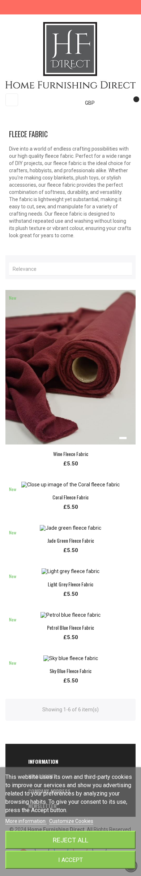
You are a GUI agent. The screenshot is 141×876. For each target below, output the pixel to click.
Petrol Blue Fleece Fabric (70, 627)
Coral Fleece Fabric (70, 497)
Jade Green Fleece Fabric (70, 540)
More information (26, 821)
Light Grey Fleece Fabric (70, 584)
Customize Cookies (71, 821)
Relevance (72, 269)
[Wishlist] (133, 103)
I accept (70, 860)
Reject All (70, 840)
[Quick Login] (118, 103)
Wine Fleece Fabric (70, 453)
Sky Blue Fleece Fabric (70, 671)
